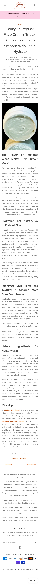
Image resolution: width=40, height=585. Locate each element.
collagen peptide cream (15, 59)
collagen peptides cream (22, 61)
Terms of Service (28, 554)
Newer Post (31, 465)
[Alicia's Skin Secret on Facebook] (20, 548)
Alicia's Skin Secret (19, 569)
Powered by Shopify (32, 569)
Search (8, 554)
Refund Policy (17, 554)
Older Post (8, 465)
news (20, 24)
